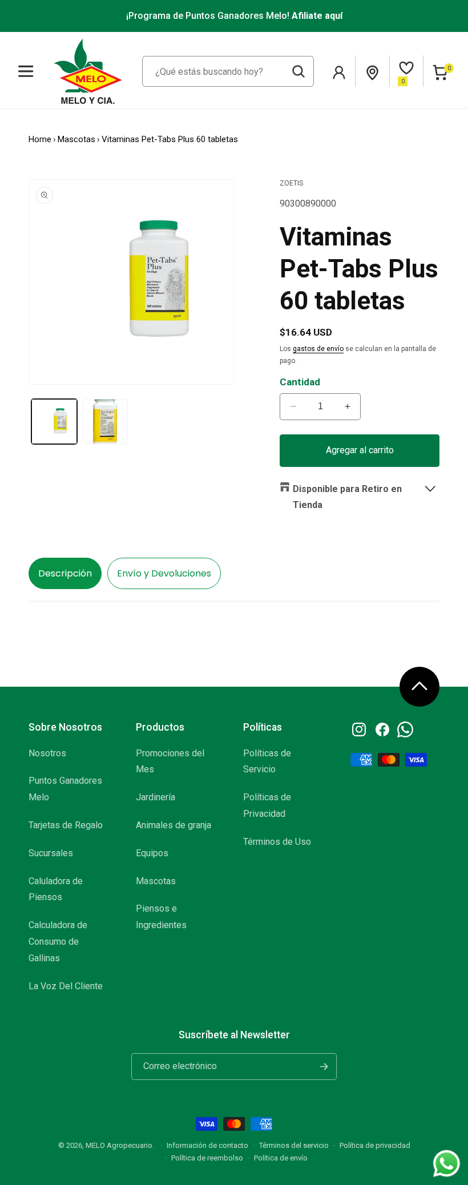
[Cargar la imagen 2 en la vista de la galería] (105, 422)
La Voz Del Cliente (66, 986)
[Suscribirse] (323, 1066)
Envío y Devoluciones (164, 573)
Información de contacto (207, 1145)
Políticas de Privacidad (267, 805)
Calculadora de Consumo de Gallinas (58, 942)
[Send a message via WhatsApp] (446, 1163)
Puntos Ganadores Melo (65, 789)
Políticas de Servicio (267, 761)
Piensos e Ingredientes (161, 916)
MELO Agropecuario (119, 1145)
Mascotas (76, 139)
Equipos (152, 853)
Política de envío (281, 1158)
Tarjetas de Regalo (66, 825)
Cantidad (300, 382)
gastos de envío (318, 349)
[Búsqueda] (298, 71)
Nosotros (47, 753)
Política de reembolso (207, 1158)
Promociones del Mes (170, 761)
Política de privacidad (375, 1145)
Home (40, 139)
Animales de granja (173, 825)
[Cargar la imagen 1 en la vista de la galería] (54, 422)
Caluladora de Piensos (56, 889)
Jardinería (155, 797)
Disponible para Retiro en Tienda (347, 497)
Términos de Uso (277, 841)
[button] (26, 71)
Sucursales (51, 853)
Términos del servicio (294, 1145)
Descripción (65, 573)
